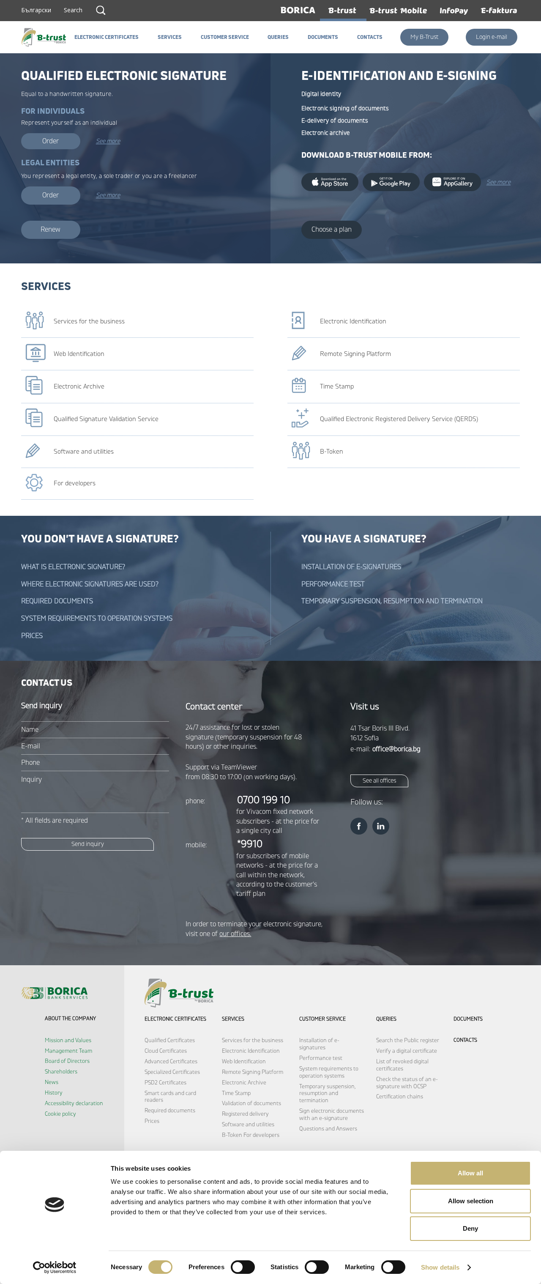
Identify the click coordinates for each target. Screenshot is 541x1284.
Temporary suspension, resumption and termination (392, 601)
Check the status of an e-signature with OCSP (407, 1083)
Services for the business (252, 1040)
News (51, 1082)
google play (391, 182)
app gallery (452, 182)
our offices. (235, 934)
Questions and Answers (328, 1128)
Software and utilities (248, 1124)
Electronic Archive (244, 1082)
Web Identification (244, 1061)
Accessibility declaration (74, 1103)
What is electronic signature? (73, 567)
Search (101, 10)
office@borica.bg (396, 749)
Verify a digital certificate (406, 1051)
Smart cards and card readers (170, 1097)
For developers (261, 1135)
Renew (50, 229)
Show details (440, 1267)
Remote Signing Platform (252, 1072)
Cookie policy (60, 1114)
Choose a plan (331, 229)
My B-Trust (424, 37)
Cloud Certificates (166, 1051)
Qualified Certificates (170, 1040)
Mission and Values (68, 1040)
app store (329, 182)
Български (36, 10)
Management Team (68, 1051)
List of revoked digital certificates (402, 1065)
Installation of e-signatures (351, 567)
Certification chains (399, 1096)
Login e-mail (491, 37)
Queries (386, 1019)
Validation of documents (251, 1103)
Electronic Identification (251, 1051)
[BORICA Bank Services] (46, 37)
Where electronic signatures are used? (89, 584)
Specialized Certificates (172, 1072)
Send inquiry (87, 844)
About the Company (70, 1019)
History (54, 1093)
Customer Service (322, 1019)
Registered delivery (245, 1114)
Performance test (333, 584)
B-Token (232, 1135)
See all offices (379, 780)
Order (50, 141)
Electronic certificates (175, 1019)
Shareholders (61, 1071)
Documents (468, 1019)
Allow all (470, 1173)
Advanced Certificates (171, 1061)
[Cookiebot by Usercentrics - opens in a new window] (55, 1267)
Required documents (57, 601)
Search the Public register (407, 1040)
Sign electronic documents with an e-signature (331, 1115)
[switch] (243, 1267)
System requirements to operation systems (96, 618)
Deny (470, 1228)
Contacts (465, 1040)
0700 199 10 (263, 800)
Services (233, 1019)
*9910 (249, 844)
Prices (32, 636)
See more (108, 141)
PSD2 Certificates (165, 1082)
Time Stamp (236, 1093)
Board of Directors (67, 1061)
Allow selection (470, 1201)
